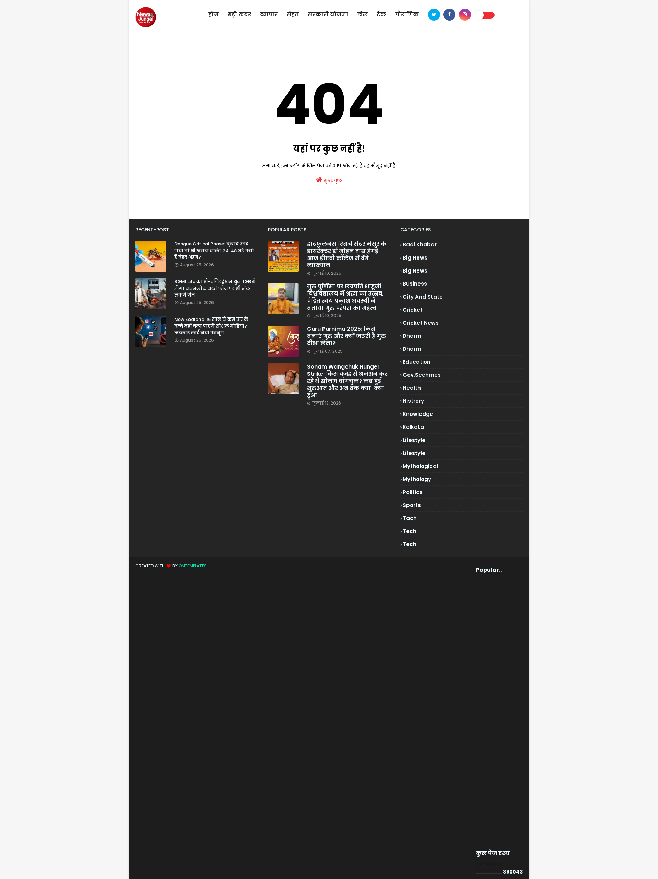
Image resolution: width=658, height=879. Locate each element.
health (412, 388)
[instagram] (465, 15)
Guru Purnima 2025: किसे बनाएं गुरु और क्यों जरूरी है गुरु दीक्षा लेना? (346, 336)
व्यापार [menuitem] (269, 15)
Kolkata (413, 427)
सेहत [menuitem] (293, 15)
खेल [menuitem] (362, 15)
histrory (413, 401)
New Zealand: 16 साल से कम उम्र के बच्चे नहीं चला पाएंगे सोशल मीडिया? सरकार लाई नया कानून (211, 326)
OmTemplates (193, 566)
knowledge (418, 414)
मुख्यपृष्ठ (332, 180)
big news (415, 257)
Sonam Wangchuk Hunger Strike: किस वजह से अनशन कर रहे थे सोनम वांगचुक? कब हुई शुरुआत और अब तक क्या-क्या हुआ (347, 381)
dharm (412, 335)
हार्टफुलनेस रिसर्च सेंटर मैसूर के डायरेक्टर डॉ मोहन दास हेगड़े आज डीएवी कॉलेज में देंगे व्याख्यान (346, 255)
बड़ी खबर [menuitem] (239, 15)
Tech (409, 544)
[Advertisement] (488, 711)
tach (410, 518)
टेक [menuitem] (381, 15)
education (416, 361)
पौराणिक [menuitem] (407, 15)
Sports (412, 505)
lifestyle (414, 440)
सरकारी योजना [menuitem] (328, 15)
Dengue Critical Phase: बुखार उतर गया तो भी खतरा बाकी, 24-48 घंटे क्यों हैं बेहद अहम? (214, 251)
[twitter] (434, 15)
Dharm (412, 348)
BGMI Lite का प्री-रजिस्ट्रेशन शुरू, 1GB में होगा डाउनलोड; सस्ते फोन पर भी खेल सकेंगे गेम (215, 288)
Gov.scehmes (422, 374)
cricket (413, 309)
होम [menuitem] (213, 15)
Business (415, 283)
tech (409, 531)
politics (413, 492)
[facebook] (449, 15)
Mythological (420, 466)
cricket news (421, 322)
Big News (415, 270)
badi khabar (420, 244)
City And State (423, 296)
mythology (417, 479)
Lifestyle (414, 453)
